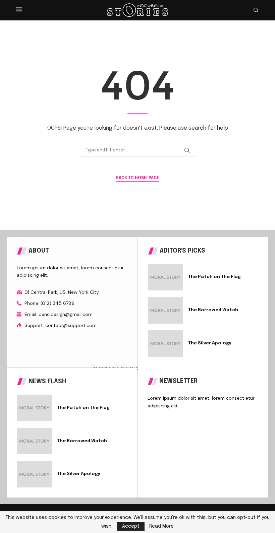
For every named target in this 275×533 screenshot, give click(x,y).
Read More (161, 526)
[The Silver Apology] (165, 343)
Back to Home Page (137, 178)
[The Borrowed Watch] (165, 310)
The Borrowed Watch (213, 310)
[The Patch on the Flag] (165, 277)
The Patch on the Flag (214, 277)
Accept (131, 526)
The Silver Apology (209, 343)
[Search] (256, 10)
